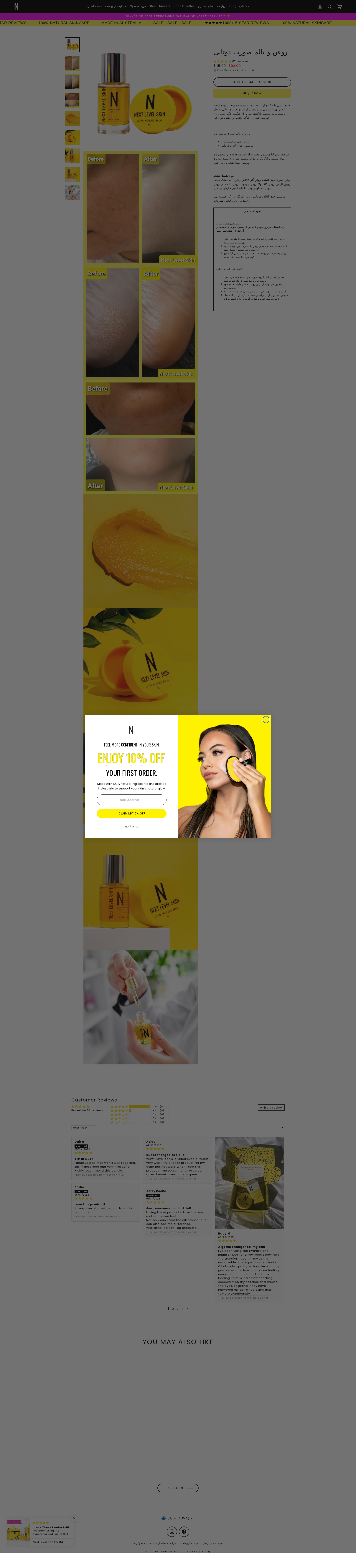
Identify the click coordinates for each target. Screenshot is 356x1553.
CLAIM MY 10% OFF (131, 813)
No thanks (131, 826)
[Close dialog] (266, 719)
